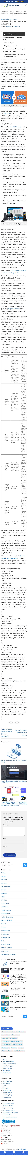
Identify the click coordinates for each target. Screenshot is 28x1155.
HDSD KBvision (5, 913)
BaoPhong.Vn (17, 26)
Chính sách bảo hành (8, 1103)
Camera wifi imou (6, 1035)
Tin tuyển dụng (5, 944)
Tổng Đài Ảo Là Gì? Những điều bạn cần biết (18, 982)
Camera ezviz (22, 1031)
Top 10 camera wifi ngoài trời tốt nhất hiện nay (18, 1008)
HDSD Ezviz (4, 907)
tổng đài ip (7, 113)
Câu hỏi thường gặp (8, 1066)
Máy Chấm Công (5, 1047)
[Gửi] (25, 865)
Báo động (4, 879)
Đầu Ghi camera (15, 1035)
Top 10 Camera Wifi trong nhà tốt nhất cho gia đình (18, 1001)
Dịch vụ (3, 890)
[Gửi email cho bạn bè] (18, 722)
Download (4, 893)
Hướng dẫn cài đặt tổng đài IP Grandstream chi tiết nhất (17, 969)
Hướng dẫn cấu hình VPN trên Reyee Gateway (21, 733)
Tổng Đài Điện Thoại (17, 1044)
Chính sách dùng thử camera (10, 1112)
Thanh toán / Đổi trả (8, 1105)
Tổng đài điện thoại (6, 947)
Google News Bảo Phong (9, 1063)
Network (3, 924)
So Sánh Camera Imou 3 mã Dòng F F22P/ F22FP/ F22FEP (18, 995)
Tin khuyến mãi (5, 937)
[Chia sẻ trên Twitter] (15, 722)
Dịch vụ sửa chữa (7, 1092)
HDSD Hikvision (6, 910)
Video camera (5, 951)
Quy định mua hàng (8, 1108)
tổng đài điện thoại (15, 127)
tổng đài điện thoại (13, 309)
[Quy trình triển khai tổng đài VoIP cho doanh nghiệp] (14, 751)
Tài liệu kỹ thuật (7, 1090)
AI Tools (3, 873)
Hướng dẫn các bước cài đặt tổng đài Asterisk (17, 989)
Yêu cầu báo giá (7, 1097)
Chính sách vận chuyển (9, 1110)
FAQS (3, 896)
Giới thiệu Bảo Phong (8, 1061)
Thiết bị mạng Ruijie (6, 1050)
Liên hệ (4, 1059)
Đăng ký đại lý (6, 1083)
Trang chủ (4, 11)
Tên (4, 838)
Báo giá (3, 876)
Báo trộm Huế (5, 1038)
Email (5, 846)
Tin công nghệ (5, 934)
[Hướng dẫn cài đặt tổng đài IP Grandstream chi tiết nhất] (14, 772)
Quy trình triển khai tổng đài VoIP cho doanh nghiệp (18, 962)
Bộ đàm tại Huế (13, 1038)
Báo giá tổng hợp (7, 1114)
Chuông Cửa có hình (6, 1044)
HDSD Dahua (5, 903)
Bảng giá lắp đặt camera (18, 1050)
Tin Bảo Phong (5, 930)
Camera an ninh (5, 886)
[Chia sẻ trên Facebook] (12, 722)
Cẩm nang (4, 883)
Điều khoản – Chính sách (8, 954)
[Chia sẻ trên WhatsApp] (9, 722)
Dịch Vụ (5, 1085)
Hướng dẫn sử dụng (7, 917)
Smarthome (14, 1047)
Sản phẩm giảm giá (8, 1095)
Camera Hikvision (6, 1031)
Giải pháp (4, 900)
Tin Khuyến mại (7, 1072)
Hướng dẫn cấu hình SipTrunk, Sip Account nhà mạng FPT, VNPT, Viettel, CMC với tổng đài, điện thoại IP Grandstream (18, 977)
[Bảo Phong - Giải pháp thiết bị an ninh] (12, 5)
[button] (2, 6)
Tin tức (10, 11)
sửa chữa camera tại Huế (16, 1041)
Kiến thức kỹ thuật (17, 11)
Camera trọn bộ (5, 1041)
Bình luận (6, 825)
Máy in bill (21, 1047)
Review (3, 927)
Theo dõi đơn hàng (7, 1081)
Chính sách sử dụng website (10, 1117)
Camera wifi (14, 1031)
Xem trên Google (22, 1149)
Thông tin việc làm (7, 1068)
